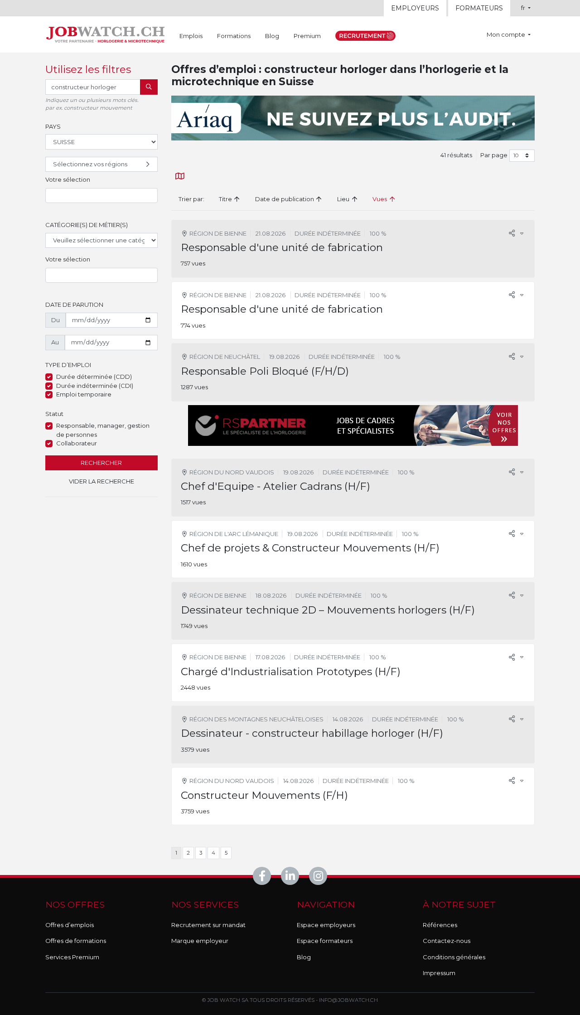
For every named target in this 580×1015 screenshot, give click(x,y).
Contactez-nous (446, 940)
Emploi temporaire (83, 394)
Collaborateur (76, 443)
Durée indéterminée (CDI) (94, 385)
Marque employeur (199, 940)
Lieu (344, 199)
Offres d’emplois (69, 924)
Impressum (439, 972)
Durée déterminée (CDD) (94, 376)
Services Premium (72, 957)
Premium (307, 35)
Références (440, 924)
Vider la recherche (101, 481)
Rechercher (101, 462)
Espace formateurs (325, 940)
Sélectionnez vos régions (90, 164)
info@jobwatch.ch (348, 1000)
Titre (226, 199)
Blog (272, 35)
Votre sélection (67, 179)
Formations (234, 35)
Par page (494, 155)
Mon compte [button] (507, 34)
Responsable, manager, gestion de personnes (103, 430)
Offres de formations (75, 940)
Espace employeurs (326, 924)
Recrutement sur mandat (208, 924)
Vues (380, 199)
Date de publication (285, 199)
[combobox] (101, 195)
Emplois (191, 35)
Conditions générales (454, 957)
